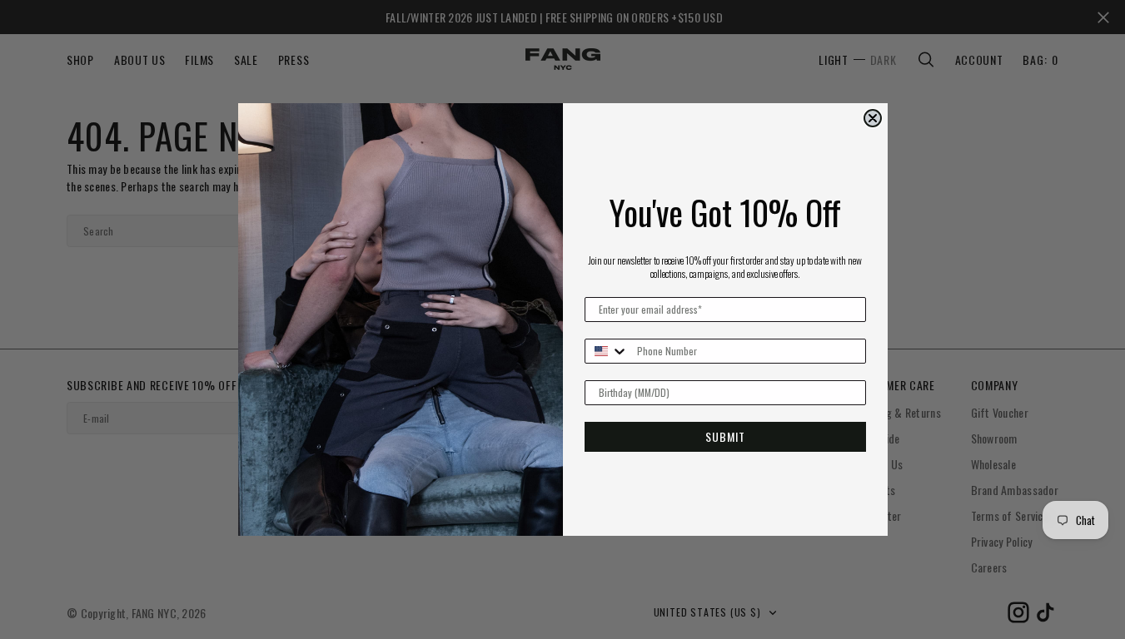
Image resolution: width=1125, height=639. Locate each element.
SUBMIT (725, 436)
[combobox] (607, 351)
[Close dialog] (872, 118)
